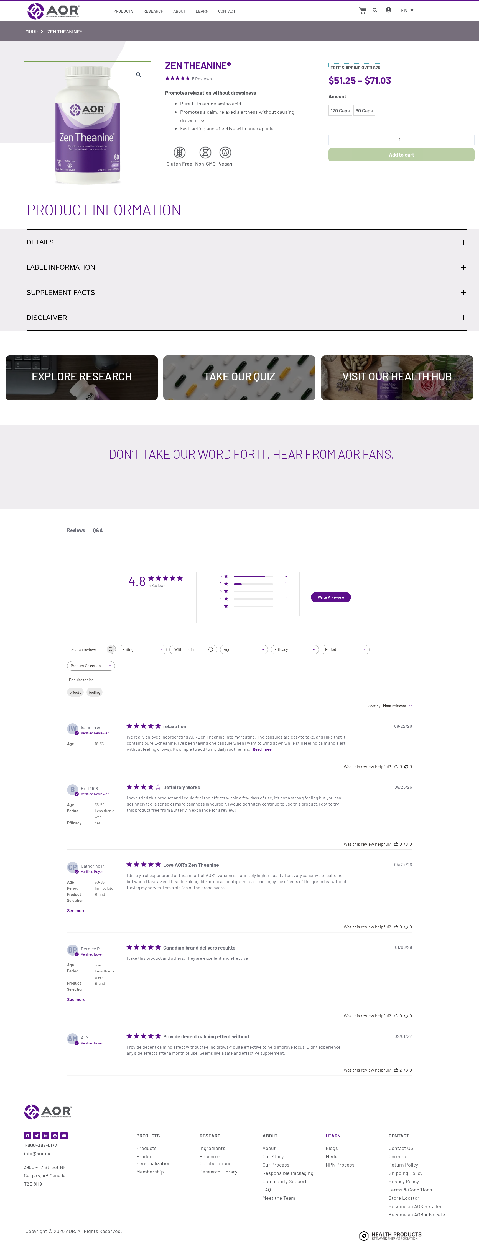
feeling (94, 692)
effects (75, 692)
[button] (139, 75)
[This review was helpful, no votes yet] (396, 766)
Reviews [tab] (76, 530)
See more (76, 910)
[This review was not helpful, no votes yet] (406, 766)
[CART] (362, 10)
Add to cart (401, 155)
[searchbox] (86, 649)
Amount (337, 96)
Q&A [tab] (98, 530)
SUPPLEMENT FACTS (61, 292)
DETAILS (40, 242)
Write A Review (331, 597)
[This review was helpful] (396, 1069)
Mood (31, 31)
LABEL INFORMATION (61, 267)
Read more (262, 749)
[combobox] (143, 649)
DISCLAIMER (47, 317)
